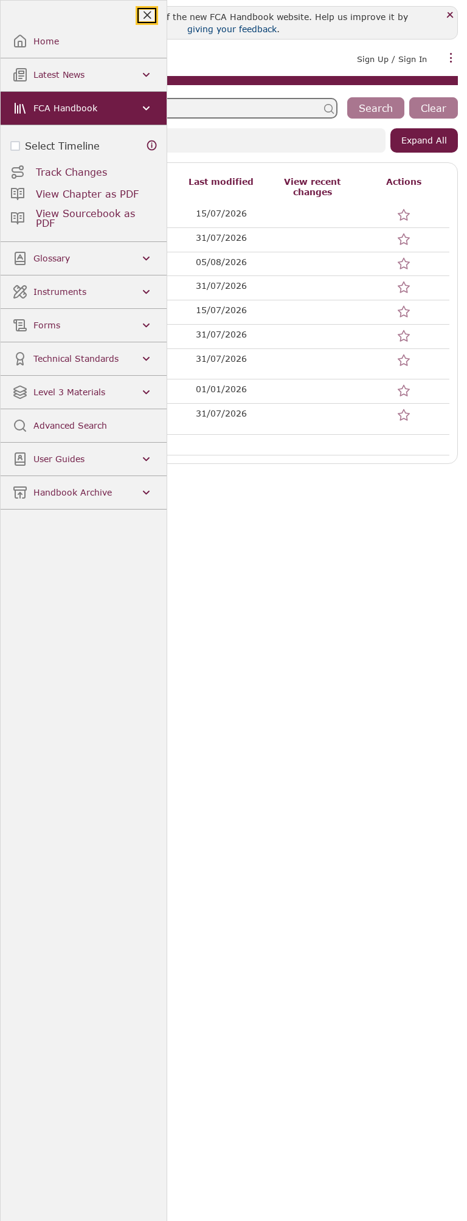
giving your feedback (232, 29)
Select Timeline (62, 145)
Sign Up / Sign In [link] (392, 59)
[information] (152, 145)
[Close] (450, 15)
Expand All (424, 140)
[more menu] (451, 58)
